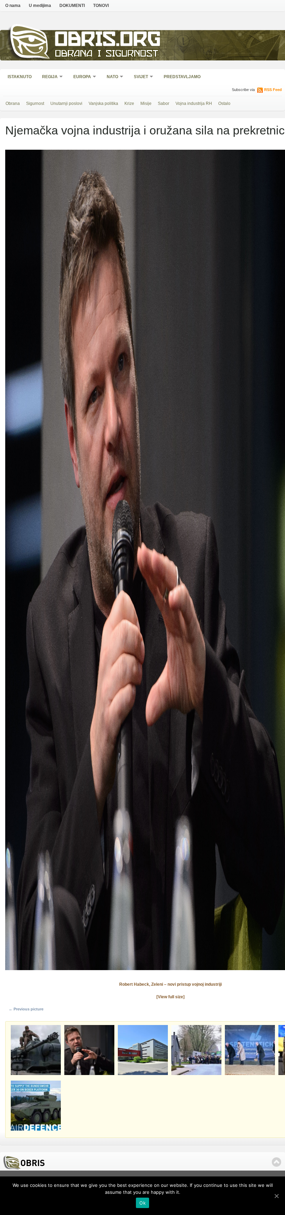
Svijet (138, 77)
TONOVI (101, 5)
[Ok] (276, 1195)
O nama (13, 5)
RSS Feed (273, 90)
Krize (129, 103)
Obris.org (108, 40)
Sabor (163, 103)
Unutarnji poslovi (66, 103)
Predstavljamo (182, 76)
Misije (146, 103)
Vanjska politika (103, 103)
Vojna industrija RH (194, 103)
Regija (48, 77)
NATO (110, 77)
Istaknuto (20, 76)
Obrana (13, 103)
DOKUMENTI (72, 5)
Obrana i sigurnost (106, 54)
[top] (276, 1162)
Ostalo (224, 103)
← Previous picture (26, 1009)
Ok (142, 1203)
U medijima (40, 5)
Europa (80, 77)
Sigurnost (35, 103)
